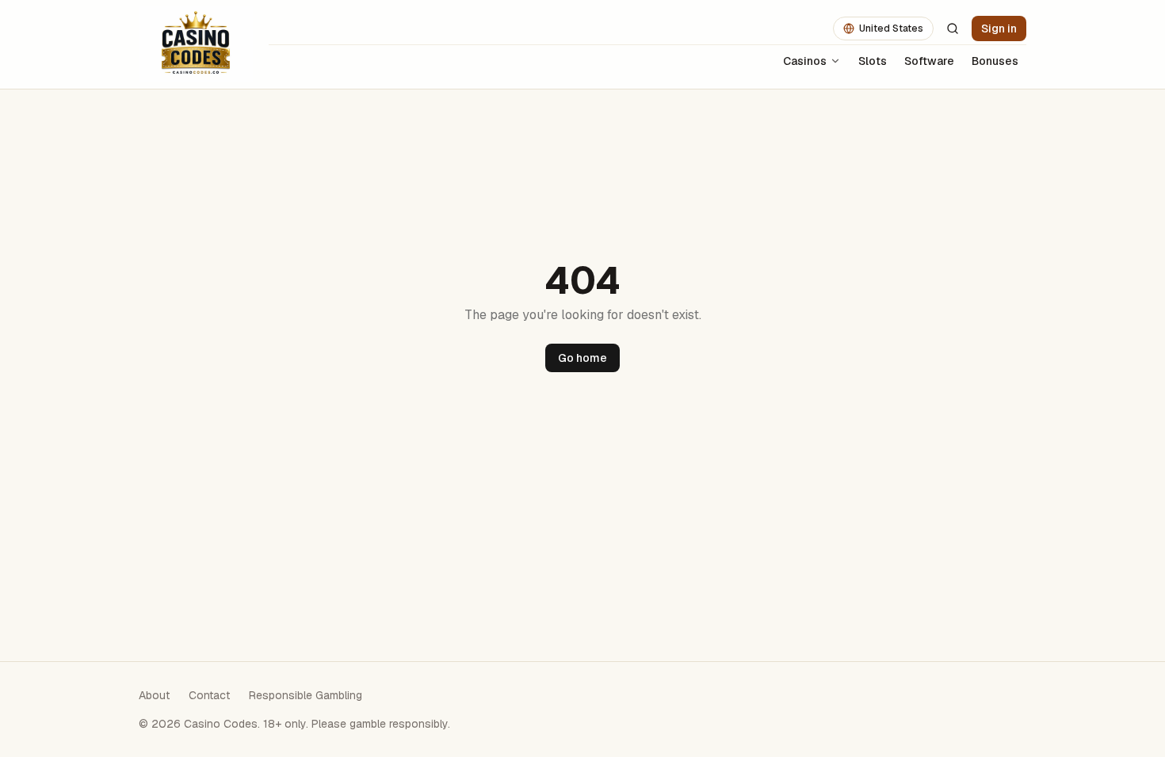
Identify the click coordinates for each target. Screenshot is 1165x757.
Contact (209, 695)
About (154, 695)
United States (891, 28)
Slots (872, 61)
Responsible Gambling (305, 695)
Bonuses (995, 61)
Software (929, 61)
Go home (582, 358)
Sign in (999, 28)
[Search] (952, 28)
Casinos (805, 61)
